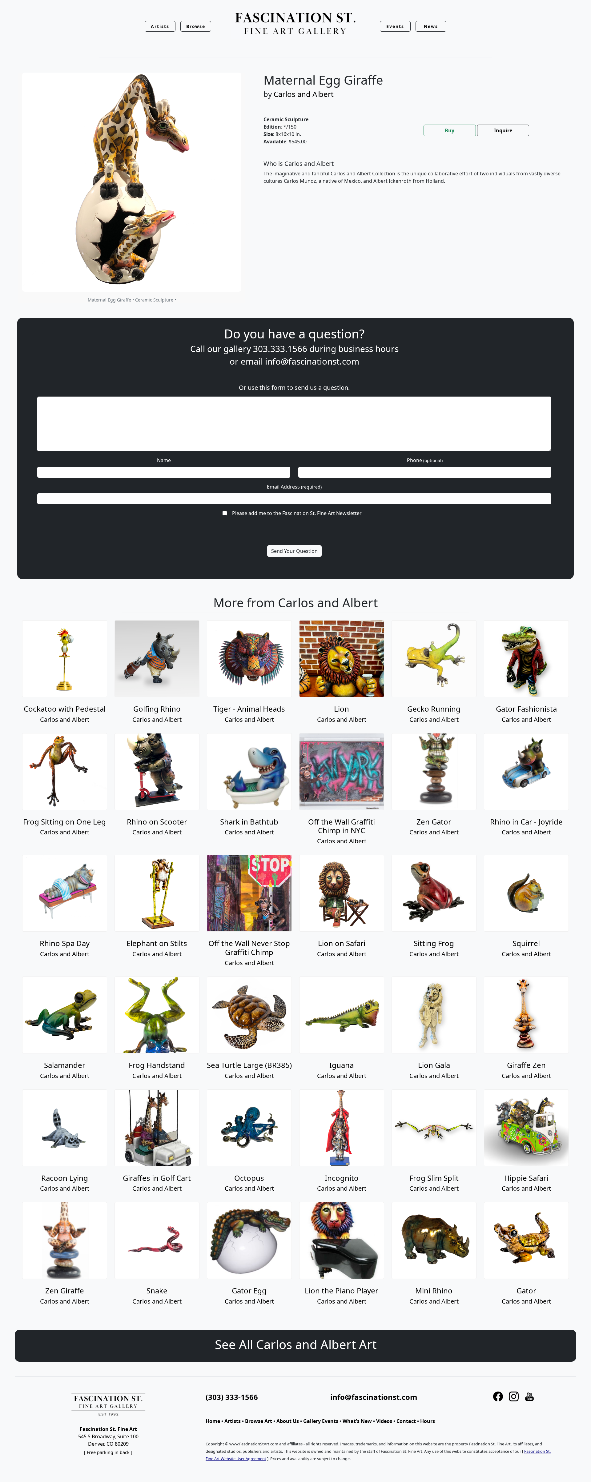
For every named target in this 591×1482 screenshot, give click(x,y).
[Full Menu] (295, 23)
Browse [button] (196, 26)
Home (213, 1421)
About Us (287, 1421)
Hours (427, 1421)
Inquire (503, 130)
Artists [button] (160, 26)
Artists (232, 1421)
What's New (357, 1421)
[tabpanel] (412, 177)
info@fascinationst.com (312, 361)
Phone (425, 460)
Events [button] (395, 26)
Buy (449, 130)
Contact (406, 1421)
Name (164, 460)
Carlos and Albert (304, 94)
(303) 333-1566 (232, 1397)
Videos (384, 1421)
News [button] (431, 26)
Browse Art (258, 1421)
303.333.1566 (280, 348)
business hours (368, 348)
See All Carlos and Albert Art (295, 1344)
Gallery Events (320, 1421)
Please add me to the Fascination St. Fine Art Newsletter (297, 513)
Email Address (294, 486)
